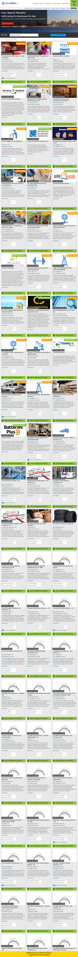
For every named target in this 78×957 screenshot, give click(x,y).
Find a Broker (56, 3)
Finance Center (46, 8)
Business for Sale (29, 8)
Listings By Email (38, 8)
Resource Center (55, 8)
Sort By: (4, 35)
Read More (5, 71)
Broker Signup (65, 3)
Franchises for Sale (38, 3)
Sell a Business (48, 3)
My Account (73, 8)
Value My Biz (63, 8)
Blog (68, 8)
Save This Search (7, 23)
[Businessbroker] (9, 3)
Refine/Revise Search (57, 35)
